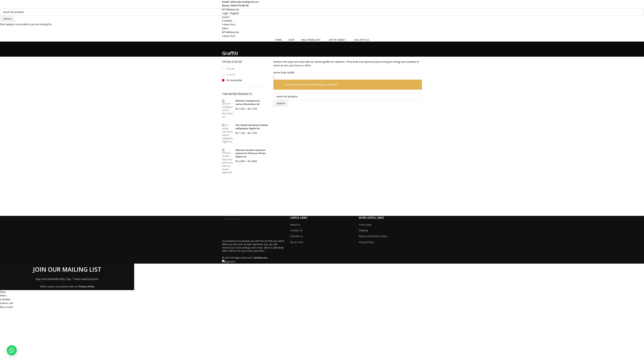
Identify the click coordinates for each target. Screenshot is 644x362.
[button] (12, 350)
